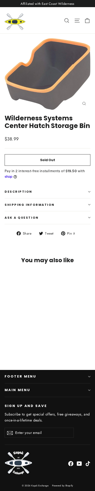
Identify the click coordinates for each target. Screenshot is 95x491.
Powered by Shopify (62, 485)
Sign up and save (26, 406)
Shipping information (30, 205)
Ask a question (22, 218)
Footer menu (20, 376)
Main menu (17, 390)
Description (18, 192)
